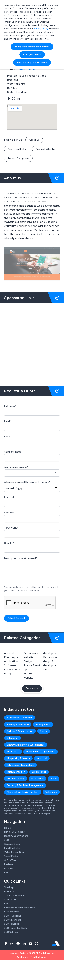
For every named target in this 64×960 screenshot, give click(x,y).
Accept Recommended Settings (32, 46)
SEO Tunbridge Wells (15, 928)
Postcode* (10, 497)
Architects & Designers (19, 717)
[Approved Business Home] (56, 943)
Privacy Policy (41, 28)
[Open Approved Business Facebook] (6, 943)
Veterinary (51, 792)
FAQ (6, 872)
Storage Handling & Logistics (23, 792)
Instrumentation (16, 771)
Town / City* (11, 527)
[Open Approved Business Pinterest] (18, 943)
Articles (8, 868)
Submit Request (16, 618)
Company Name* (13, 451)
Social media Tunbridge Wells (19, 907)
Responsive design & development (51, 661)
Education (12, 738)
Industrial (42, 758)
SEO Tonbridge (12, 923)
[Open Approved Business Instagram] (12, 943)
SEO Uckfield (11, 932)
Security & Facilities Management (25, 785)
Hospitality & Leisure (18, 758)
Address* (9, 512)
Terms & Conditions (15, 895)
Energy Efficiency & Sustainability (25, 744)
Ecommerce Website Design (31, 657)
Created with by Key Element (32, 957)
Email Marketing (12, 848)
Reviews (8, 864)
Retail (53, 778)
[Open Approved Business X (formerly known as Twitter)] (36, 943)
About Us (34, 139)
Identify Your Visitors (16, 835)
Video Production (14, 852)
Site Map (9, 887)
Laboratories (39, 771)
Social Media (11, 856)
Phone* (8, 436)
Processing (37, 778)
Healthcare (13, 751)
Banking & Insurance (18, 724)
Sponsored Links (17, 149)
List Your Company (14, 831)
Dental (43, 731)
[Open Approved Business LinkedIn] (24, 943)
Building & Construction (20, 731)
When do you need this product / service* (27, 482)
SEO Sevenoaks (12, 919)
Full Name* (10, 406)
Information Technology (20, 765)
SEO (46, 669)
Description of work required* (20, 558)
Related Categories (18, 158)
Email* (7, 421)
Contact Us (32, 688)
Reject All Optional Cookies (32, 62)
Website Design (12, 844)
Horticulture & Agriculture (40, 751)
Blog (6, 903)
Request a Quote (45, 149)
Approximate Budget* (16, 467)
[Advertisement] (32, 343)
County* (9, 543)
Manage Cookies (32, 54)
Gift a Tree (10, 860)
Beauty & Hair (43, 724)
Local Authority (15, 778)
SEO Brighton (11, 911)
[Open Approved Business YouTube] (30, 943)
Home (7, 827)
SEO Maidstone (12, 915)
